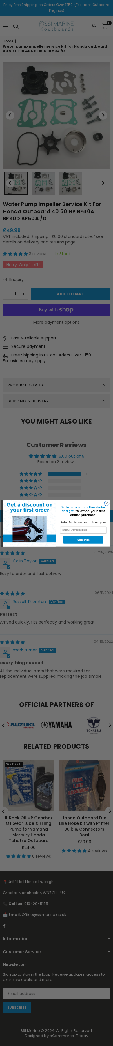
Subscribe (83, 539)
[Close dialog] (106, 503)
